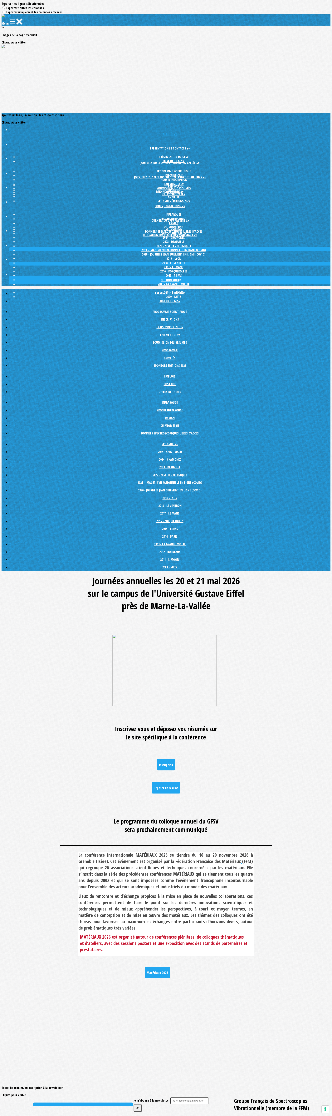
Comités (173, 197)
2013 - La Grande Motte (173, 284)
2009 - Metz (169, 567)
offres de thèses (173, 194)
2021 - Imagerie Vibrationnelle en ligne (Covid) (173, 250)
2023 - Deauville (173, 242)
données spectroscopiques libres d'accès (170, 433)
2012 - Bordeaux (173, 288)
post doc (170, 384)
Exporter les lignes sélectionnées (23, 4)
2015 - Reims (174, 275)
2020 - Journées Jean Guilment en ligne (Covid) (173, 254)
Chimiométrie (169, 426)
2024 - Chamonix (174, 237)
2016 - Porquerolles (173, 271)
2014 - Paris (170, 536)
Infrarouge (174, 214)
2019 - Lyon (173, 258)
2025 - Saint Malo (170, 452)
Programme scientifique (174, 171)
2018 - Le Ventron (173, 263)
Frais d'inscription (173, 180)
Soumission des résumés (170, 342)
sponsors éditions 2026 (174, 201)
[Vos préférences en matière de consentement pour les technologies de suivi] (325, 1109)
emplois (173, 186)
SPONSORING (173, 229)
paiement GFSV (170, 335)
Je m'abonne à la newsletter (152, 1100)
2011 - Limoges (170, 559)
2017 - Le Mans (173, 267)
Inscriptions (170, 319)
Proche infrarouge (170, 410)
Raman (173, 223)
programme (170, 350)
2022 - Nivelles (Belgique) (174, 246)
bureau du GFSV (169, 301)
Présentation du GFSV (173, 157)
